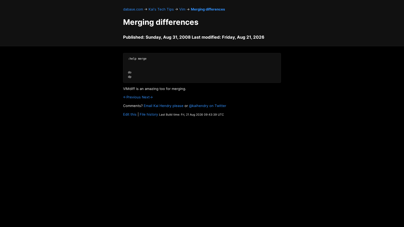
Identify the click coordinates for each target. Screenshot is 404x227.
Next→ (147, 97)
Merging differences (208, 9)
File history (149, 114)
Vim (182, 9)
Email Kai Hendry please (163, 106)
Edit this (130, 114)
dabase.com (133, 9)
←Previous (132, 97)
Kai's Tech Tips (161, 9)
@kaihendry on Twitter (207, 106)
